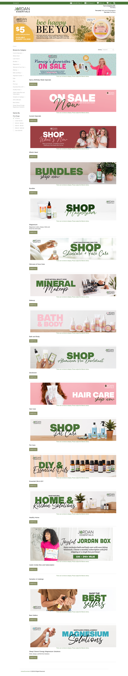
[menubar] (16, 3)
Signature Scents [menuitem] (17, 75)
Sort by (100, 49)
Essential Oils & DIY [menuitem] (18, 87)
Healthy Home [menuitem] (17, 89)
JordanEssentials (25, 671)
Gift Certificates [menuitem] (17, 99)
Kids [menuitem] (14, 78)
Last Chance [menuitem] (16, 58)
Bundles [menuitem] (15, 61)
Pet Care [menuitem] (15, 84)
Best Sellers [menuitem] (16, 102)
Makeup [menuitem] (15, 70)
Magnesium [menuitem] (16, 64)
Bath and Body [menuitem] (17, 72)
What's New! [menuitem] (16, 56)
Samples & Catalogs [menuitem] (18, 97)
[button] (89, 3)
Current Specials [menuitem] (17, 53)
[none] (76, 3)
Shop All (33, 84)
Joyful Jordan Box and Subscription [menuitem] (19, 93)
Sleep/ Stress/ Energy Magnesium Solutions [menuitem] (18, 106)
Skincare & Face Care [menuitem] (19, 67)
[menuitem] (16, 3)
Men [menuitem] (14, 81)
